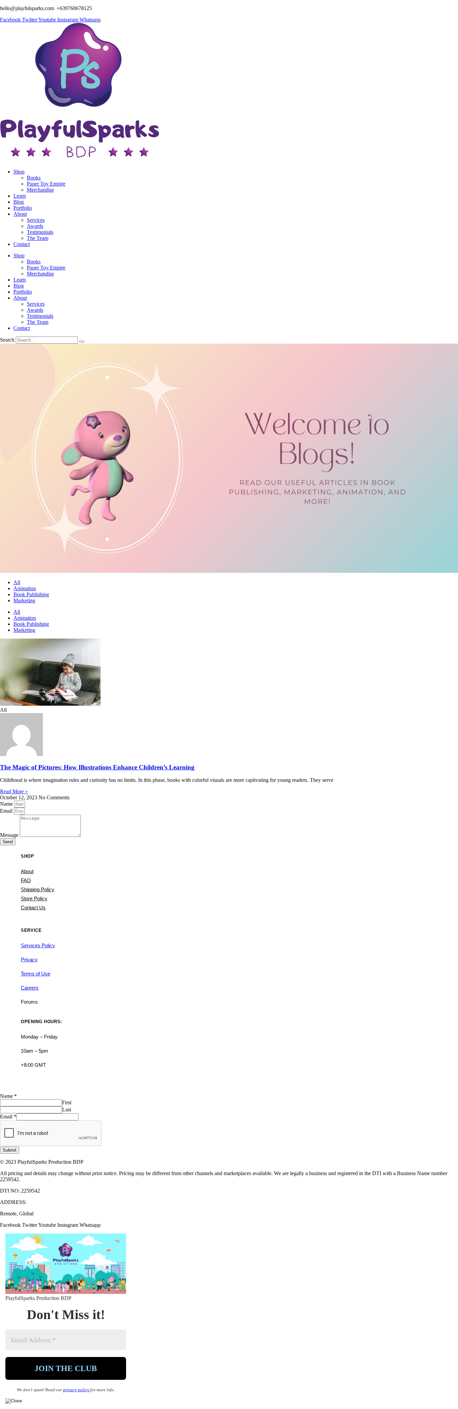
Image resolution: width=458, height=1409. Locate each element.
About (20, 214)
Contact (21, 244)
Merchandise (40, 190)
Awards (35, 226)
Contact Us (33, 907)
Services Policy (38, 945)
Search (7, 340)
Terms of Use (35, 973)
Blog (18, 202)
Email (7, 811)
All (16, 582)
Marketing (24, 600)
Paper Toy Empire (46, 184)
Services (36, 220)
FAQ (26, 880)
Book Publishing (31, 594)
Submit (9, 1150)
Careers (30, 988)
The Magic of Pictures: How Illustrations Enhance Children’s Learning (97, 767)
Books (34, 178)
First (66, 1102)
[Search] (81, 342)
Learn (19, 196)
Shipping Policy (37, 889)
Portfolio (22, 208)
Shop (18, 171)
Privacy (29, 959)
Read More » (14, 791)
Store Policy (34, 898)
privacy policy (76, 1389)
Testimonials (40, 232)
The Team (37, 238)
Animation (24, 588)
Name (7, 804)
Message (10, 835)
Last (66, 1109)
